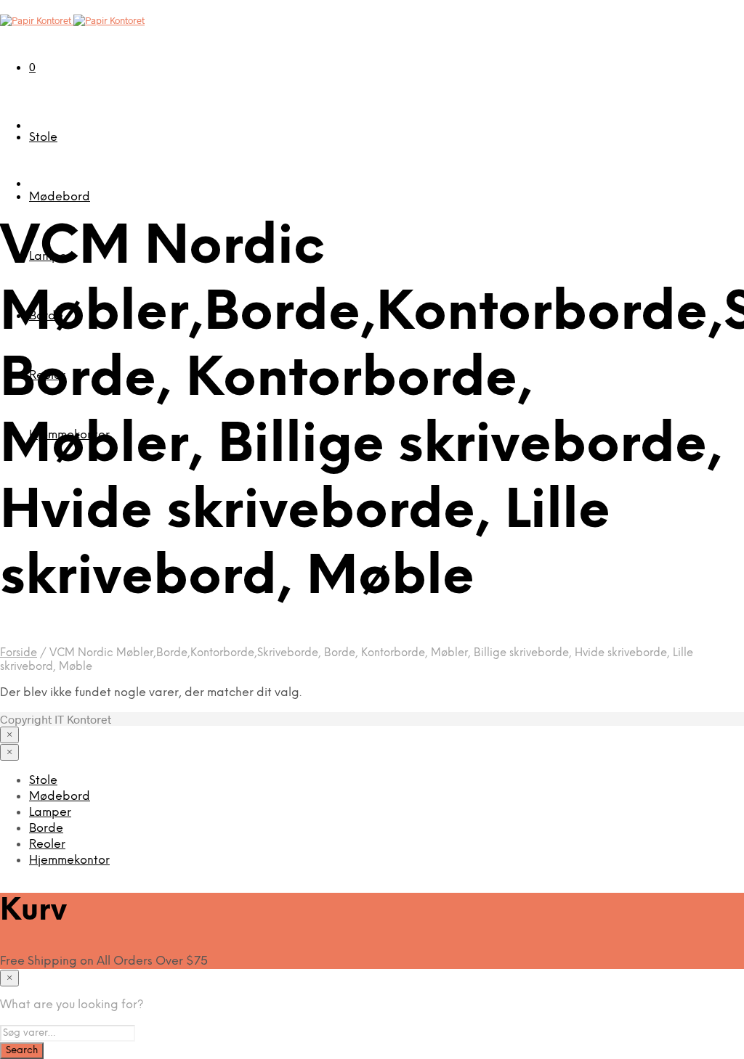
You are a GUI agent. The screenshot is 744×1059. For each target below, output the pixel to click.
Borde (46, 828)
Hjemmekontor (69, 860)
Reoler (47, 844)
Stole (43, 137)
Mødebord (59, 197)
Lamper (50, 812)
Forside (18, 653)
